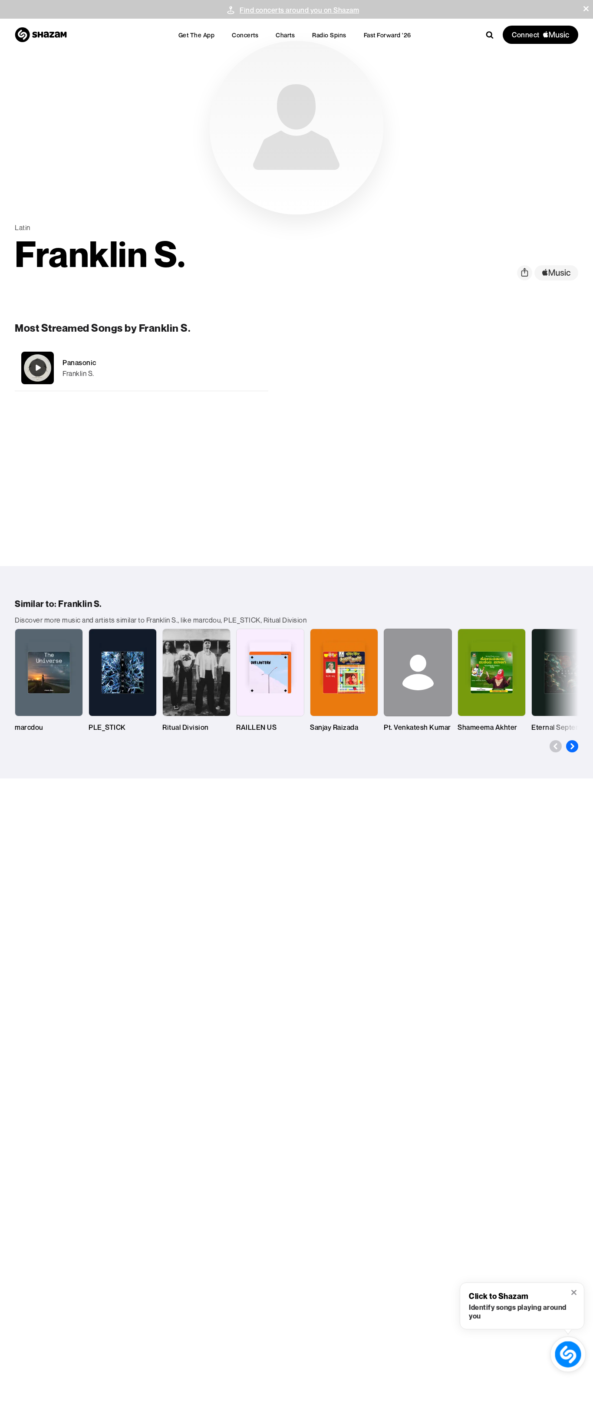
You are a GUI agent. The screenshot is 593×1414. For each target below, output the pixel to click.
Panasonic (79, 362)
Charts (285, 35)
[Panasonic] (141, 368)
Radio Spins (329, 35)
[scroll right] (572, 746)
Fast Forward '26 (387, 35)
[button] (586, 8)
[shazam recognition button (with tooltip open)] (568, 1354)
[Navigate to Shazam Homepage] (41, 34)
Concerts (245, 35)
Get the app (196, 35)
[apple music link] (556, 272)
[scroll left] (556, 746)
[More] (255, 368)
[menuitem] (197, 35)
